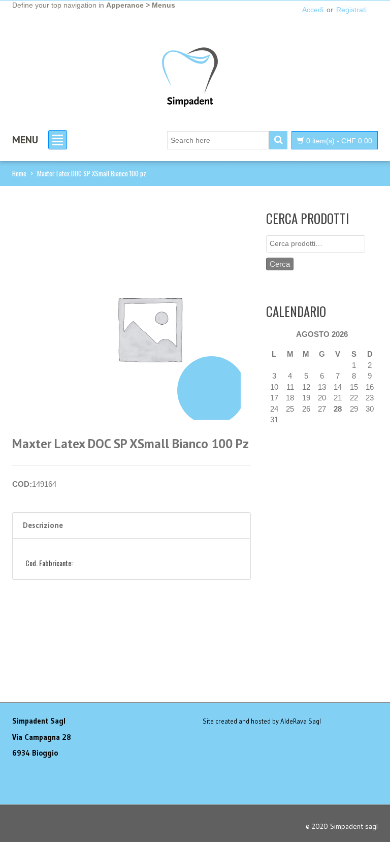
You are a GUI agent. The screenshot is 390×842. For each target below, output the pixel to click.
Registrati (351, 10)
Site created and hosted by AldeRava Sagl (262, 721)
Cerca (280, 264)
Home (19, 173)
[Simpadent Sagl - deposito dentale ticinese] (189, 78)
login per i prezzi (212, 390)
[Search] (278, 140)
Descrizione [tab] (43, 525)
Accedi (312, 10)
